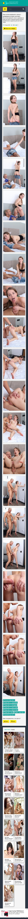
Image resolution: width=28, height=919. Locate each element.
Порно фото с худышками (10, 702)
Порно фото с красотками (10, 707)
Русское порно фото (9, 700)
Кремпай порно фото (9, 714)
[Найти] (23, 9)
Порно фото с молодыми (10, 705)
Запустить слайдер (10, 28)
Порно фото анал (8, 712)
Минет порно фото (19, 712)
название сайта (10, 3)
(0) (7, 721)
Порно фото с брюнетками (11, 710)
